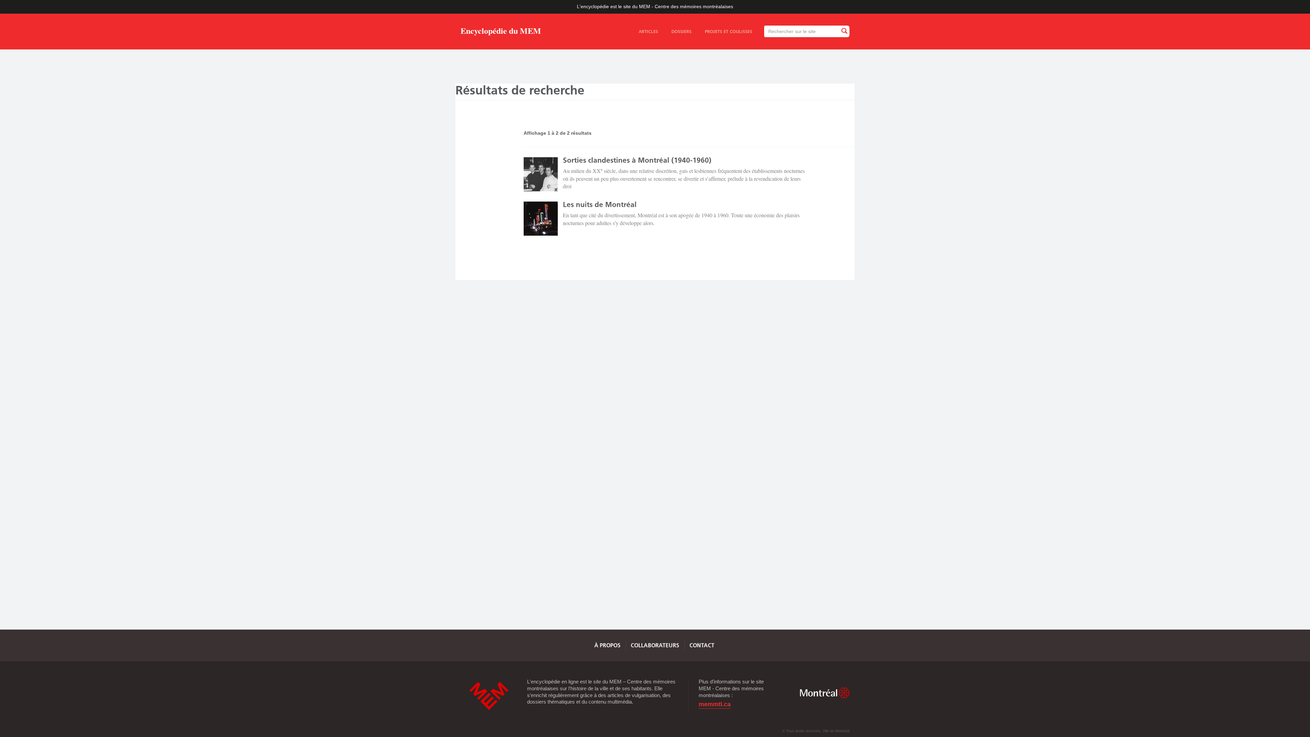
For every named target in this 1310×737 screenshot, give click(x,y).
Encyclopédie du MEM (501, 31)
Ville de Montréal (824, 693)
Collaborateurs (655, 645)
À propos (607, 645)
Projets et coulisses (728, 31)
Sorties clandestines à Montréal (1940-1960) (637, 160)
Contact (701, 645)
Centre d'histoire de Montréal (488, 695)
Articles (648, 31)
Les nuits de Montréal (600, 204)
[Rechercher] (844, 31)
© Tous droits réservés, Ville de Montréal (815, 731)
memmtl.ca (715, 704)
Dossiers (681, 31)
